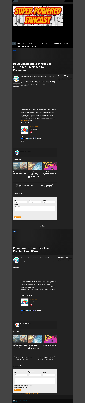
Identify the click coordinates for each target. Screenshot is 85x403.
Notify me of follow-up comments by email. (23, 211)
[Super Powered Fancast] (14, 41)
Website (44, 198)
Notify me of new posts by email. (21, 213)
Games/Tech (48, 41)
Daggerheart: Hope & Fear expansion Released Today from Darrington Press (20, 171)
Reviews (65, 41)
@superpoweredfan (24, 118)
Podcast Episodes (21, 41)
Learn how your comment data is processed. (32, 391)
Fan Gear (34, 44)
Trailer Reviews (25, 44)
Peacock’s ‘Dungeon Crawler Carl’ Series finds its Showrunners (49, 171)
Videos (36, 41)
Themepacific (15, 399)
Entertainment (56, 41)
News (42, 41)
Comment (16, 202)
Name (15, 198)
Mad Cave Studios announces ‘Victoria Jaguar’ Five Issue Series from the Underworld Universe (34, 172)
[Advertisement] (42, 32)
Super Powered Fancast (23, 398)
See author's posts (34, 127)
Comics (29, 41)
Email (30, 198)
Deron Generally (16, 80)
